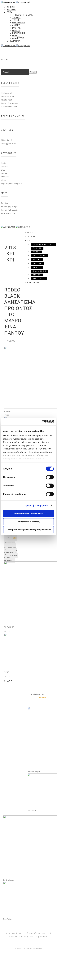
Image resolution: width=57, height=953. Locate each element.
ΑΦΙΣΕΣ (16, 25)
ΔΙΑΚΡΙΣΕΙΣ (18, 38)
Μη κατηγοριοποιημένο (11, 183)
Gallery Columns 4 (9, 103)
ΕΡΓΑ (9, 12)
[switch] (50, 477)
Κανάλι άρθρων (10, 206)
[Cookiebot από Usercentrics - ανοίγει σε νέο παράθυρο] (42, 421)
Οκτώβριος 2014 (8, 143)
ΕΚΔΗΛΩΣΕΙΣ (18, 33)
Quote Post (6, 100)
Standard (5, 177)
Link (3, 170)
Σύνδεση (5, 203)
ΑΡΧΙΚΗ (11, 7)
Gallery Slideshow (9, 106)
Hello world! (6, 93)
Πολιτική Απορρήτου (29, 933)
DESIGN (16, 30)
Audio (4, 163)
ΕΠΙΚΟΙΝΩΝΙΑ (13, 41)
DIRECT (16, 35)
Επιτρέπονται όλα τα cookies (28, 513)
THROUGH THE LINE (22, 15)
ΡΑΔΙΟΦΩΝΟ (18, 22)
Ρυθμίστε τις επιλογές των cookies (28, 948)
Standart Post (7, 96)
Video (4, 180)
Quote (4, 173)
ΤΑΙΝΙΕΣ (16, 17)
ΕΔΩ (15, 538)
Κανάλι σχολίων (10, 210)
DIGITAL (16, 28)
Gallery (4, 166)
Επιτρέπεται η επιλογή (29, 521)
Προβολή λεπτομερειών (36, 505)
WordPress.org (8, 213)
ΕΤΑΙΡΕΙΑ (11, 9)
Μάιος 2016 (6, 140)
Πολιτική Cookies (38, 937)
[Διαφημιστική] (28, 45)
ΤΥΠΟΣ (16, 20)
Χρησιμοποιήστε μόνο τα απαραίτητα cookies (28, 529)
